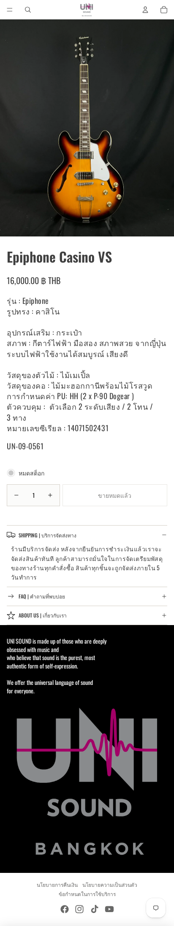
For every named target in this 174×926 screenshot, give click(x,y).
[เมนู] (9, 9)
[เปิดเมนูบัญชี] (145, 9)
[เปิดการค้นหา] (28, 9)
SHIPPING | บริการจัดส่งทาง (47, 535)
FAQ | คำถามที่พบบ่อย (42, 596)
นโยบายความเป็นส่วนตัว (109, 884)
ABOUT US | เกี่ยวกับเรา (43, 615)
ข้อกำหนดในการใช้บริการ (87, 893)
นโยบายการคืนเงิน (57, 884)
